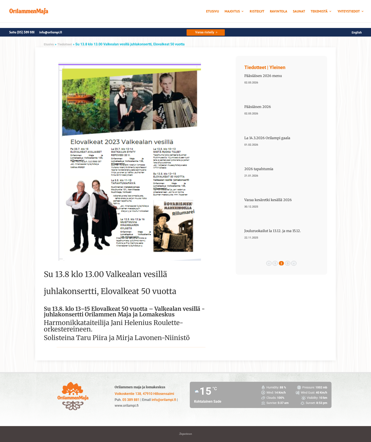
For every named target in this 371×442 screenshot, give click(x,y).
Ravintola (278, 11)
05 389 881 (131, 400)
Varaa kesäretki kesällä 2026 (268, 200)
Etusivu (212, 11)
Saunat (299, 11)
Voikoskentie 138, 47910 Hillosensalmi (144, 394)
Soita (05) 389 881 (22, 32)
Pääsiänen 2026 (257, 107)
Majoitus (232, 11)
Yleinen (277, 67)
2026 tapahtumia (258, 169)
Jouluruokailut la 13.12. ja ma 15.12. (272, 231)
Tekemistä (319, 11)
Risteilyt (257, 11)
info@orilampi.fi (50, 32)
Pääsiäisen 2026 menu (263, 76)
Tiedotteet (64, 44)
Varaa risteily (204, 32)
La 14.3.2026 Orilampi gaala (267, 138)
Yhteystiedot (349, 11)
